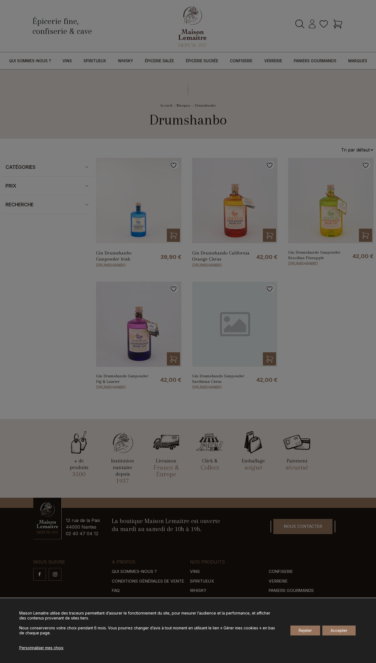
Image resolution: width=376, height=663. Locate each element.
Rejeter (305, 630)
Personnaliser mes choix (41, 647)
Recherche (20, 204)
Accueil (166, 105)
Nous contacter (303, 526)
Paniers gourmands (315, 60)
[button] (173, 235)
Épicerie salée (159, 60)
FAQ (116, 590)
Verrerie (273, 60)
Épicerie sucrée (202, 60)
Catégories (21, 167)
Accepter (339, 630)
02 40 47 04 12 (82, 533)
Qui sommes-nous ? (30, 60)
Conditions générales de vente (148, 581)
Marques (357, 60)
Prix (11, 186)
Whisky (125, 60)
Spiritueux (94, 60)
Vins (67, 60)
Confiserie (241, 60)
